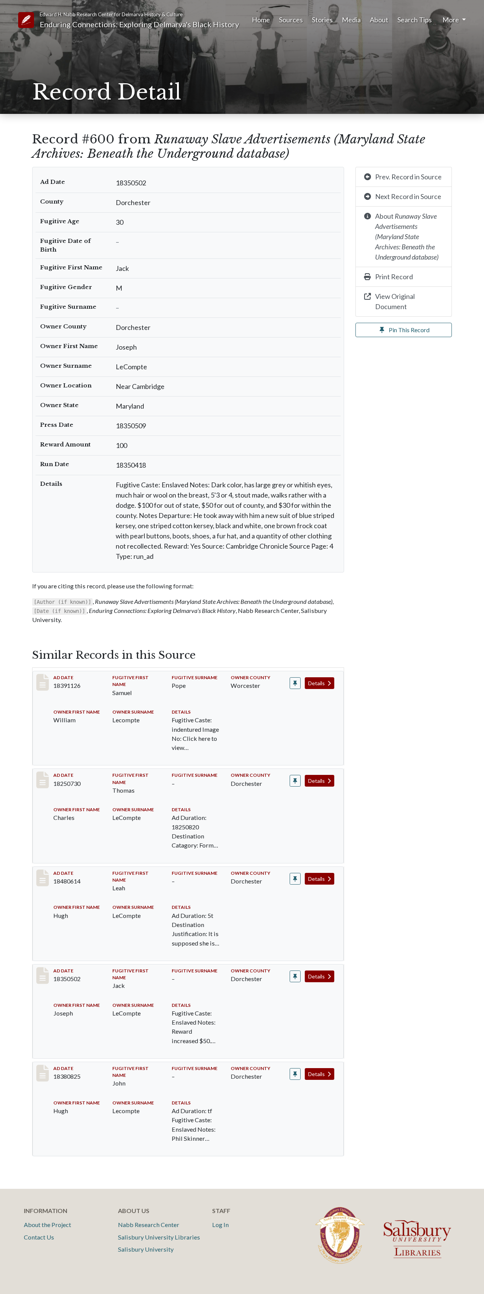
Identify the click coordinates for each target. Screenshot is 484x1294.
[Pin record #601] (295, 976)
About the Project (47, 1224)
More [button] (451, 20)
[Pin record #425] (295, 879)
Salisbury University (146, 1249)
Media (351, 20)
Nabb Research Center (148, 1224)
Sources (291, 20)
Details (317, 683)
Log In (220, 1224)
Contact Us (39, 1237)
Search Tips (414, 20)
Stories (322, 20)
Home (261, 20)
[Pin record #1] (295, 683)
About (379, 20)
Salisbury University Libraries (159, 1237)
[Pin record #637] (295, 1074)
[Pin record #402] (295, 781)
